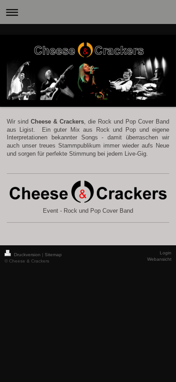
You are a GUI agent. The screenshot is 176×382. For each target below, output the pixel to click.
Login (165, 252)
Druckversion (27, 254)
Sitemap (53, 254)
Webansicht (159, 259)
